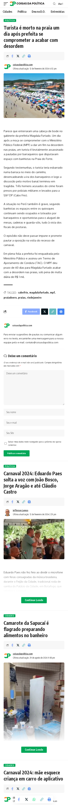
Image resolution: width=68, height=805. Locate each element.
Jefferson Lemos (20, 510)
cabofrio (23, 292)
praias (22, 297)
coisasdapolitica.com (23, 64)
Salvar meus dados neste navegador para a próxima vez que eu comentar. (34, 443)
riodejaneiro (34, 297)
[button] (23, 56)
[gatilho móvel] (7, 4)
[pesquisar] (54, 4)
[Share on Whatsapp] (34, 799)
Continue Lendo (34, 600)
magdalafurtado (39, 292)
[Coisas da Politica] (27, 4)
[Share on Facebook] (12, 56)
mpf (52, 292)
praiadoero (10, 297)
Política (10, 20)
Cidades (9, 616)
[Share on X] (17, 56)
